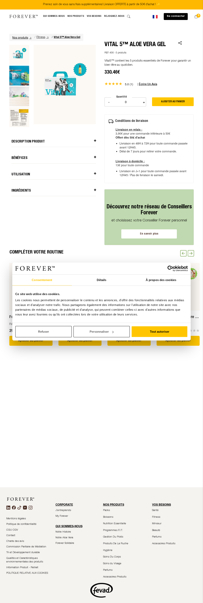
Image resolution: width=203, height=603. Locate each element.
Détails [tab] (101, 279)
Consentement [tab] (42, 279)
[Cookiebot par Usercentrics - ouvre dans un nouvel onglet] (170, 268)
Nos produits (75, 16)
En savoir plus (149, 233)
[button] (22, 37)
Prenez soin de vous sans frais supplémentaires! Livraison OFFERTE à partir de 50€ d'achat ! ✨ (101, 4)
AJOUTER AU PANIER (173, 101)
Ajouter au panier (30, 340)
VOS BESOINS (94, 16)
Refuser (43, 331)
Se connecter (176, 16)
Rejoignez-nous (114, 16)
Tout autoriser (159, 331)
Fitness (40, 37)
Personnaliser (99, 331)
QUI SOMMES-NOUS (54, 16)
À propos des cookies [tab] (161, 279)
